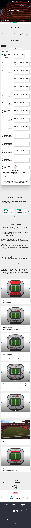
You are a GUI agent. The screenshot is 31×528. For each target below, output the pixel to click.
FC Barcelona (18, 261)
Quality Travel (21, 524)
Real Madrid (16, 258)
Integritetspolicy (24, 509)
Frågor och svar (24, 505)
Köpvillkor (23, 508)
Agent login (23, 511)
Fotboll (1, 20)
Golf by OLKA (9, 524)
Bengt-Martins (13, 524)
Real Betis (14, 256)
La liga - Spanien (4, 20)
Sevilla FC (8, 20)
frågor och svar (17, 482)
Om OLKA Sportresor (25, 510)
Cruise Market (17, 524)
